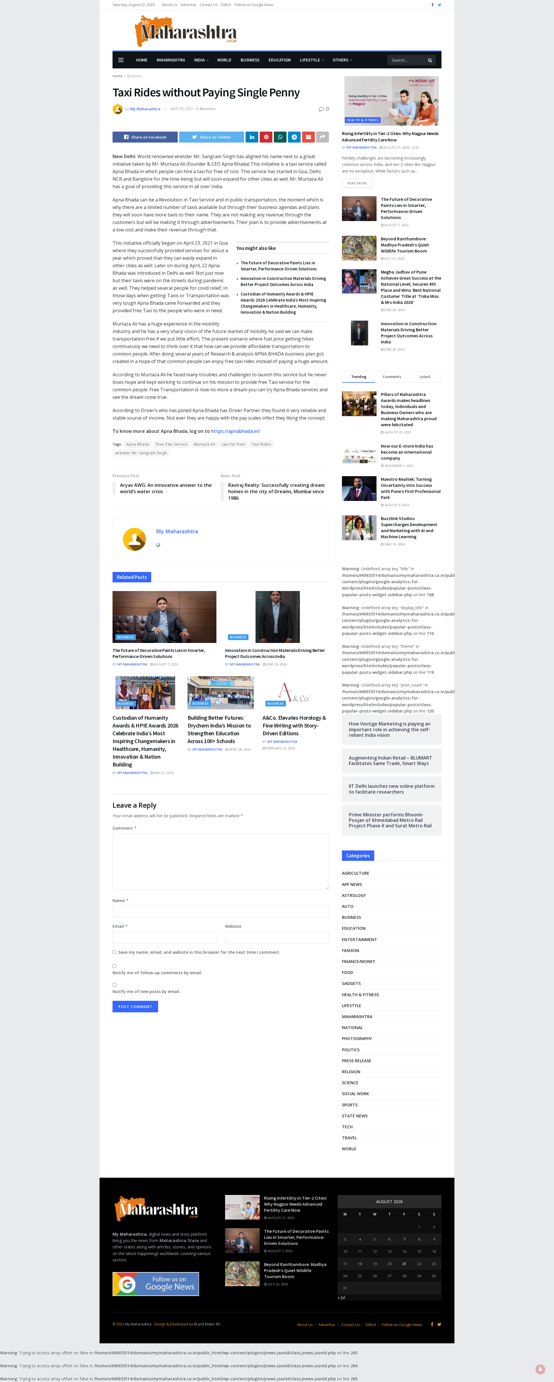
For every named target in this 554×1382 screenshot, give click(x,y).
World (224, 60)
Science (350, 1082)
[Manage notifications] (540, 1369)
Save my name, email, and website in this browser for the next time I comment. (199, 952)
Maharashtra (171, 60)
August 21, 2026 (395, 147)
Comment (125, 828)
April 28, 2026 (239, 749)
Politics (351, 1049)
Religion (351, 1071)
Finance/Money (358, 961)
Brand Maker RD (207, 1324)
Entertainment (359, 939)
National (352, 1027)
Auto (347, 906)
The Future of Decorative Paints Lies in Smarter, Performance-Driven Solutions (159, 653)
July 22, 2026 (393, 258)
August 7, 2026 (165, 664)
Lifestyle (310, 60)
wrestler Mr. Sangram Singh (141, 452)
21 (404, 1263)
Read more (357, 183)
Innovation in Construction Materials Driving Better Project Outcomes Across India (275, 653)
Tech (347, 1126)
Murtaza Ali (205, 444)
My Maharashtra (145, 108)
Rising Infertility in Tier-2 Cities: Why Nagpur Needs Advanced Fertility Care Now (295, 1204)
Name (121, 900)
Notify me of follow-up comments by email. (157, 972)
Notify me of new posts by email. (146, 991)
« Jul (341, 1297)
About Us (169, 4)
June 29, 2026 (276, 664)
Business (250, 60)
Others (340, 60)
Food (347, 972)
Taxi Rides (261, 444)
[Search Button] (430, 60)
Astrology (354, 895)
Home (141, 60)
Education (280, 60)
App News (352, 884)
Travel (349, 1137)
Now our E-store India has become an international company (407, 452)
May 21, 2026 (163, 773)
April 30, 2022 (182, 108)
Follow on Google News (254, 4)
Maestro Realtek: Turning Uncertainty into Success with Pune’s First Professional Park (411, 488)
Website (233, 926)
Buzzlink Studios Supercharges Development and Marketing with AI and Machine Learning (409, 527)
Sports (350, 1105)
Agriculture (355, 873)
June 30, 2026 (394, 310)
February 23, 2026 (280, 748)
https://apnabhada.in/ (235, 431)
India (199, 60)
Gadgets (351, 983)
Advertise (188, 4)
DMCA (226, 4)
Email (120, 926)
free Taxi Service (172, 444)
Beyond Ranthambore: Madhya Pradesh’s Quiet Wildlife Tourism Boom (405, 245)
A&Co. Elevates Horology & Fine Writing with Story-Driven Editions (294, 725)
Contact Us (209, 4)
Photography (357, 1038)
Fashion (350, 950)
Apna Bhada (137, 444)
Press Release (356, 1060)
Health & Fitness (363, 120)
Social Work (355, 1093)
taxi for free (233, 444)
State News (355, 1116)
